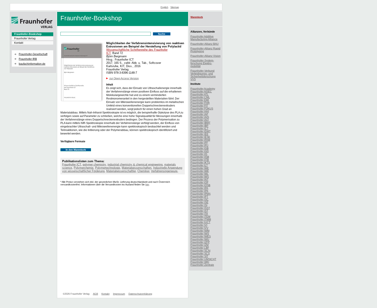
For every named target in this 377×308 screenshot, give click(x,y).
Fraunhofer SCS (200, 253)
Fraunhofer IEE (199, 134)
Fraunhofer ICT (71, 164)
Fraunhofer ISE (199, 202)
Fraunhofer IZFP (200, 242)
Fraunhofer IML (199, 173)
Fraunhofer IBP (199, 125)
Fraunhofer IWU (199, 239)
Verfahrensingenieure (164, 171)
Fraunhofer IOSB (200, 185)
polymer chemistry (94, 164)
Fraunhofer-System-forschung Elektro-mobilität (202, 63)
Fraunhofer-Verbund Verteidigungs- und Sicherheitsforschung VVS (203, 75)
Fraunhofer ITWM (200, 219)
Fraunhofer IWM (199, 230)
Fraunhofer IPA (199, 188)
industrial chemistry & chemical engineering (135, 164)
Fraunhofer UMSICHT (203, 259)
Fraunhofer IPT (199, 196)
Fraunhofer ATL (199, 94)
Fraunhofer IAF (199, 114)
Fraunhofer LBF (199, 247)
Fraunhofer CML (200, 97)
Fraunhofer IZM (199, 245)
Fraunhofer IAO (199, 119)
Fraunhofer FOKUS (201, 108)
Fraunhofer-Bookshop (27, 34)
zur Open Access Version (124, 78)
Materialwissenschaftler (121, 171)
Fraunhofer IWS (199, 233)
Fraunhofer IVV (199, 227)
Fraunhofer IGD (199, 151)
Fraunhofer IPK (199, 191)
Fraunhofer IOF (199, 182)
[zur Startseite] (32, 27)
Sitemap (174, 7)
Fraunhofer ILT (199, 165)
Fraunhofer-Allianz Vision (205, 55)
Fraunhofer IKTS (200, 162)
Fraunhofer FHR (200, 102)
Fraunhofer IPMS (200, 193)
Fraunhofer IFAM (200, 139)
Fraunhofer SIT (199, 256)
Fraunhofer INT (199, 179)
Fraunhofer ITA (199, 213)
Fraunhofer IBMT (200, 122)
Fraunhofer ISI (198, 205)
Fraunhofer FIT (199, 105)
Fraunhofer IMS (199, 176)
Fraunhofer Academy (202, 88)
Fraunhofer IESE (200, 137)
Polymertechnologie (107, 167)
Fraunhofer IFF (199, 142)
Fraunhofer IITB (199, 159)
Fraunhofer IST (199, 210)
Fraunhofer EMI (199, 100)
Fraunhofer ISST (200, 208)
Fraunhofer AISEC (201, 91)
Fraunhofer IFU (199, 145)
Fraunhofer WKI (199, 262)
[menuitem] (32, 34)
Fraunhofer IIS (198, 154)
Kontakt (18, 42)
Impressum (119, 293)
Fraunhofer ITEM (200, 216)
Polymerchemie (83, 167)
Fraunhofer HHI (199, 111)
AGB (95, 293)
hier (147, 184)
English (164, 7)
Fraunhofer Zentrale (202, 264)
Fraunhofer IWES (200, 236)
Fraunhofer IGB (199, 148)
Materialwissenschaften (136, 167)
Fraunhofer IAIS (199, 117)
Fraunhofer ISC (199, 199)
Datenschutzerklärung (140, 293)
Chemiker (143, 171)
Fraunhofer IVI (198, 225)
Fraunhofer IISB (199, 156)
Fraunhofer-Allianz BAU (204, 43)
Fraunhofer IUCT (200, 222)
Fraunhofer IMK (199, 171)
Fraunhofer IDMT (200, 131)
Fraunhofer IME (199, 168)
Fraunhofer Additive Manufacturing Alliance (204, 38)
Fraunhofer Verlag (25, 38)
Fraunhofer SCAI (200, 250)
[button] (32, 50)
